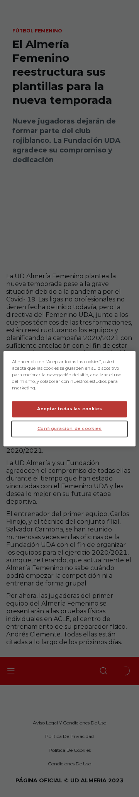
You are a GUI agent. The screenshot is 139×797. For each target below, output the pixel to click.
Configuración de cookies (69, 428)
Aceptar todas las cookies (69, 408)
